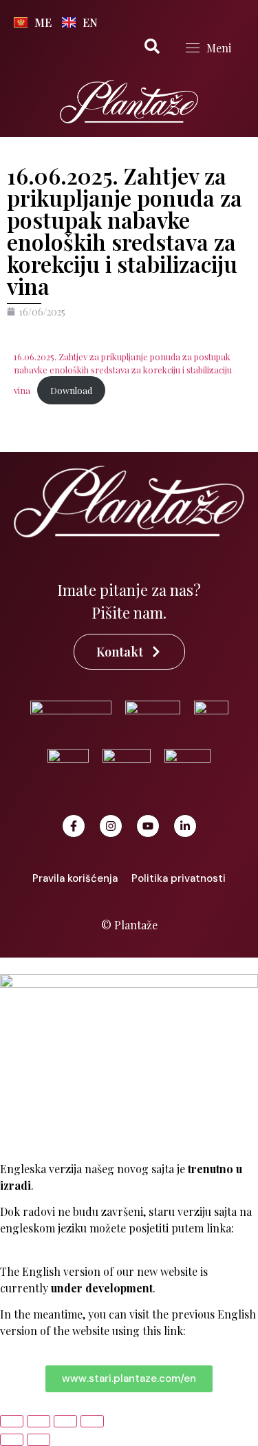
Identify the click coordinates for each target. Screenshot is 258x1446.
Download (71, 390)
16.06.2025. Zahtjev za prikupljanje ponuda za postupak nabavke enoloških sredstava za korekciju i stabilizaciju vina (123, 373)
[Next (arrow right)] (38, 1440)
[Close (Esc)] (92, 1421)
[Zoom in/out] (11, 1421)
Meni (218, 48)
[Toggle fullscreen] (38, 1421)
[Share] (65, 1421)
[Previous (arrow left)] (11, 1440)
